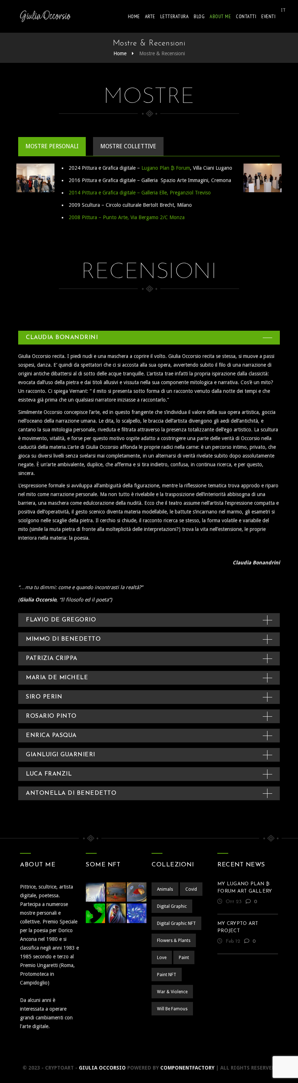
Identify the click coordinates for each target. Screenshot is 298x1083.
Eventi (268, 16)
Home (134, 16)
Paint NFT (166, 974)
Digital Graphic (172, 906)
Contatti (246, 16)
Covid (191, 889)
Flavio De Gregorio (61, 620)
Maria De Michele (57, 678)
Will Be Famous (172, 1008)
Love (161, 957)
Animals (165, 889)
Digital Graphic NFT (176, 923)
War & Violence (172, 991)
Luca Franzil (49, 774)
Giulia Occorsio (102, 1068)
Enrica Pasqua (51, 735)
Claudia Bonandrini (62, 338)
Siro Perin (44, 697)
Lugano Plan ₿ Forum (165, 168)
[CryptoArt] (45, 16)
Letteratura (174, 16)
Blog (199, 16)
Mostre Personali (51, 146)
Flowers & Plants (173, 940)
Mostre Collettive (128, 146)
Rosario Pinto (51, 716)
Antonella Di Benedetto (71, 793)
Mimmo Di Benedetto (63, 639)
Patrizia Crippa (51, 658)
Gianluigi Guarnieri (60, 755)
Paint (184, 957)
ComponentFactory (187, 1068)
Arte (150, 16)
